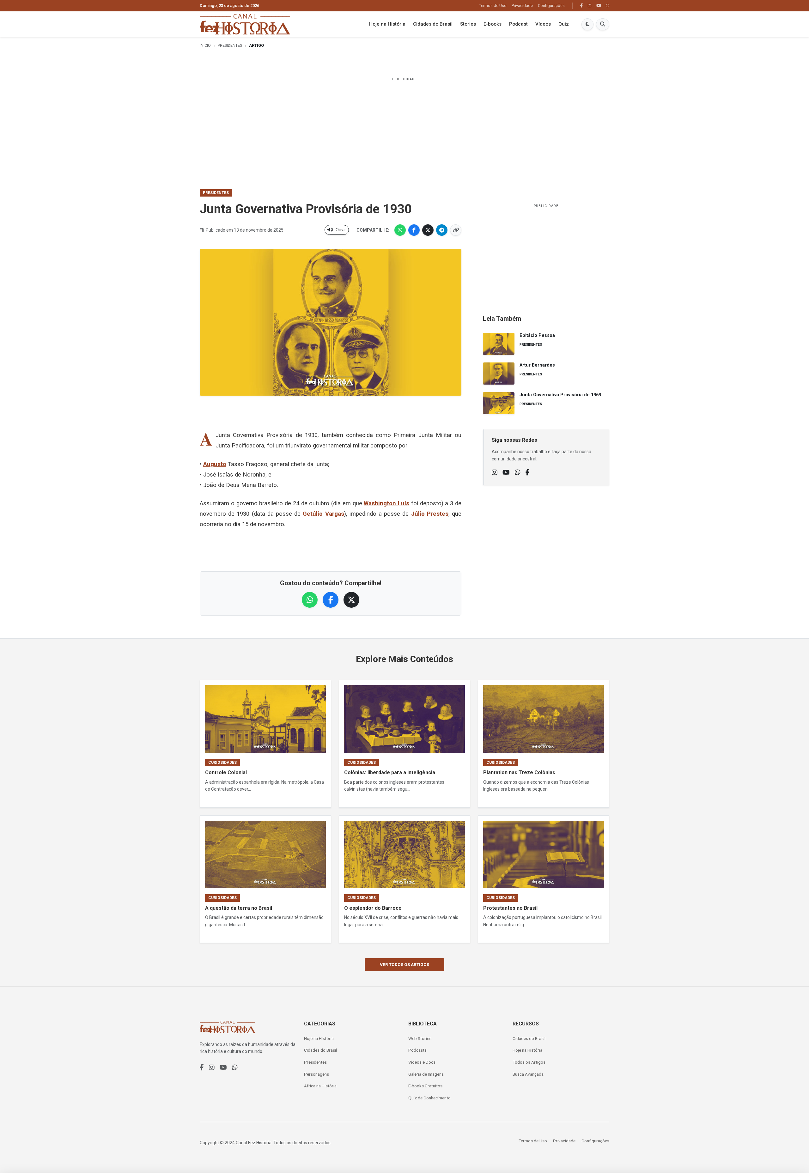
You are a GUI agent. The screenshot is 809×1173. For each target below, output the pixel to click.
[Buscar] (602, 24)
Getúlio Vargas (323, 513)
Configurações (551, 5)
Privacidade (522, 5)
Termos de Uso (493, 5)
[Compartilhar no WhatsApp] (400, 230)
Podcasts (417, 1050)
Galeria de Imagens (426, 1074)
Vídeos (543, 24)
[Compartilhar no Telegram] (441, 230)
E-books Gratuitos (425, 1085)
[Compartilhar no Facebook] (414, 230)
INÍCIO (205, 45)
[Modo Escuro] (587, 24)
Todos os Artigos (529, 1062)
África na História (320, 1085)
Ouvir (341, 229)
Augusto (214, 464)
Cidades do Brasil (433, 24)
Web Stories (419, 1038)
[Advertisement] (404, 129)
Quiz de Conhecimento (429, 1097)
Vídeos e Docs (421, 1062)
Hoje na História (387, 24)
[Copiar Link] (455, 230)
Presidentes (230, 45)
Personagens (316, 1074)
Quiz (563, 24)
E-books (493, 24)
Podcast (518, 24)
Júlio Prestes (429, 513)
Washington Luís (386, 503)
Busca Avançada (528, 1074)
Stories (468, 24)
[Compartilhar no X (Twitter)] (428, 230)
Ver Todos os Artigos (404, 964)
